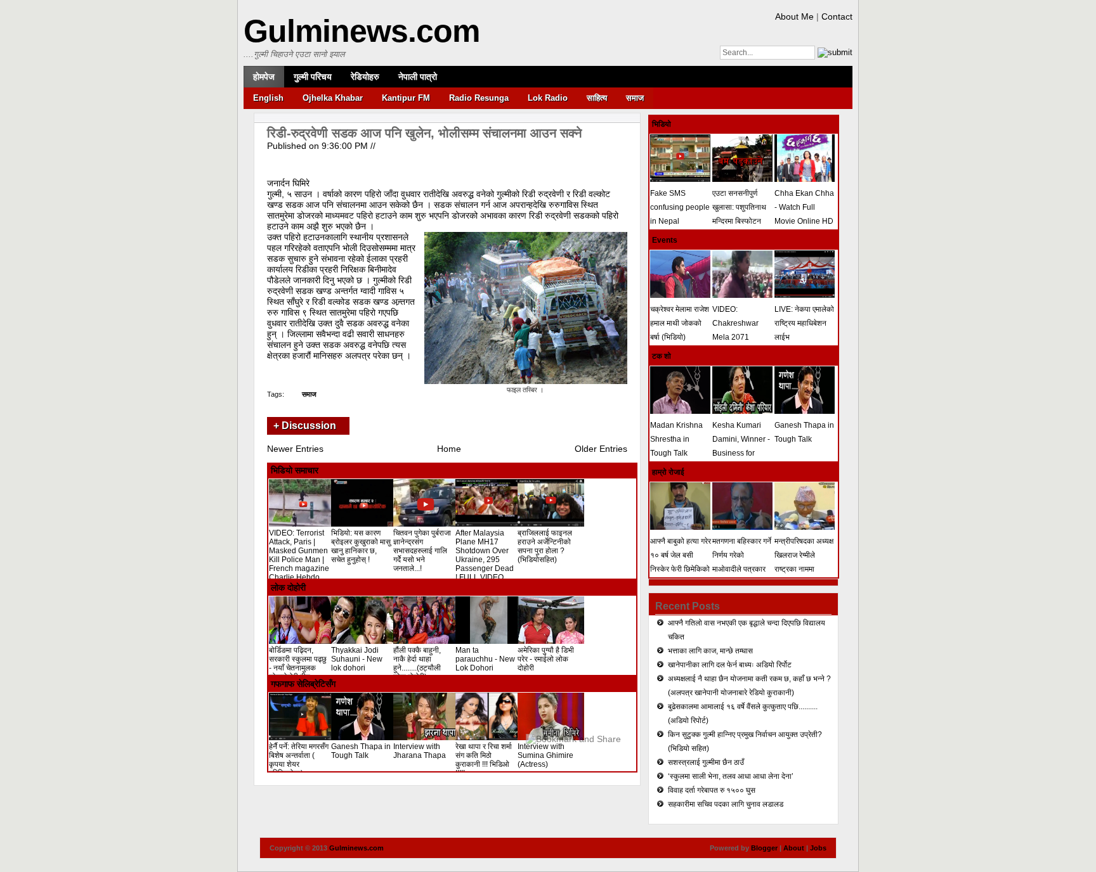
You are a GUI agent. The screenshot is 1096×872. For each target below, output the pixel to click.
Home (449, 449)
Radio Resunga (479, 98)
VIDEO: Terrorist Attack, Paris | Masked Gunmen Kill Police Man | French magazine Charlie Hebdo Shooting (299, 560)
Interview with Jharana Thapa (419, 751)
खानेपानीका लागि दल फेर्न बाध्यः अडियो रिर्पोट (730, 664)
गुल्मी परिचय (313, 77)
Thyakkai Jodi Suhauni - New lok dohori (356, 659)
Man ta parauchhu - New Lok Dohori (485, 659)
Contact (836, 16)
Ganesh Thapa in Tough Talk (361, 751)
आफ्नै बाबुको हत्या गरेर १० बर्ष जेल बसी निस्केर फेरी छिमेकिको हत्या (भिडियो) (680, 562)
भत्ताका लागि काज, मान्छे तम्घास (710, 650)
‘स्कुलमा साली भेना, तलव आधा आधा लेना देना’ (730, 776)
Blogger (764, 848)
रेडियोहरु (365, 77)
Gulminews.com (362, 31)
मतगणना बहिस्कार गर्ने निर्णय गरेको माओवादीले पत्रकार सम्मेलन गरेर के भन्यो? (742, 562)
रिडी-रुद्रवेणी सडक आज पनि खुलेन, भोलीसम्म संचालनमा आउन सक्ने (424, 133)
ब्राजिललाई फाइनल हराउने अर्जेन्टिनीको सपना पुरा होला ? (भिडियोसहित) (545, 546)
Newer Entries (295, 449)
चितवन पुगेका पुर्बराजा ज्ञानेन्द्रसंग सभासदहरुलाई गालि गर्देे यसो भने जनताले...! (422, 551)
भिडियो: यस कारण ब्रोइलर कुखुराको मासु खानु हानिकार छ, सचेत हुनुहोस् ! (361, 546)
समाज (635, 98)
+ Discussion (304, 425)
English (268, 98)
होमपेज (264, 77)
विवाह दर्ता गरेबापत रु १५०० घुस (711, 790)
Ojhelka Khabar (333, 98)
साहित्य (597, 98)
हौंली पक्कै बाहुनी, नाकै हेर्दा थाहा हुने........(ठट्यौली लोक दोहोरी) (417, 663)
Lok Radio (548, 98)
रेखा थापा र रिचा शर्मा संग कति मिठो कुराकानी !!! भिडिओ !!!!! (483, 760)
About (793, 848)
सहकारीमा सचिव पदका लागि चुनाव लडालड (725, 804)
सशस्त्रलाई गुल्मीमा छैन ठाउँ (706, 762)
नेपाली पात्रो (417, 77)
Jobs (818, 848)
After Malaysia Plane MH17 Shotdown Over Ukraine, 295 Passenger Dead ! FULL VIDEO (484, 555)
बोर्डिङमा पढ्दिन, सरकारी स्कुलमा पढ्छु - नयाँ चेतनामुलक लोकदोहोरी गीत (298, 663)
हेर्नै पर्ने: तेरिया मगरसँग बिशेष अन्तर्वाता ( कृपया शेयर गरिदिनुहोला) (299, 760)
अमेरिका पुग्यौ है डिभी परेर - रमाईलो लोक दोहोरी (546, 659)
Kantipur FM (406, 98)
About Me (794, 16)
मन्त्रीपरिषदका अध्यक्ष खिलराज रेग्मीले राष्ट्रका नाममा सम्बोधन (803, 562)
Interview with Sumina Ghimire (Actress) (545, 755)
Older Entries (601, 449)
